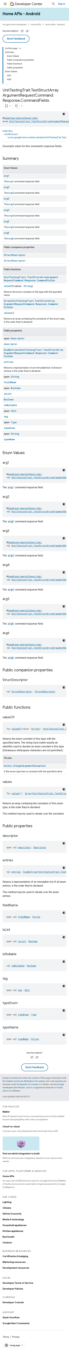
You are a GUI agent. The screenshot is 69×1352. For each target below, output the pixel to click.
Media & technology (13, 1219)
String (28, 286)
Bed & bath (8, 1236)
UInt (13, 410)
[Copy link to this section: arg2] (12, 497)
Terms (6, 1337)
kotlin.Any (8, 131)
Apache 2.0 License (29, 1084)
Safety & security (12, 1213)
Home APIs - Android (21, 13)
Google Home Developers (15, 24)
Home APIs (36, 24)
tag (6, 416)
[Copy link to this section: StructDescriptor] (31, 680)
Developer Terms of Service (18, 1282)
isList (8, 393)
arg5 (6, 221)
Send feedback (16, 38)
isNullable (10, 405)
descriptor (10, 344)
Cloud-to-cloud (11, 1126)
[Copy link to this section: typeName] (21, 1028)
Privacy (16, 1337)
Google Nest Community (16, 1323)
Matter (6, 1111)
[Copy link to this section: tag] (11, 979)
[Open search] (53, 4)
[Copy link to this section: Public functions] (33, 708)
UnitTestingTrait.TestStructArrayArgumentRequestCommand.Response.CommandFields (31, 279)
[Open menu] (5, 4)
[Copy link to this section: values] (15, 782)
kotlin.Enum (12, 134)
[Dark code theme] (63, 114)
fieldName (10, 382)
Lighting (7, 1202)
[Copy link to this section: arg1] (12, 463)
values (8, 312)
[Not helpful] (27, 31)
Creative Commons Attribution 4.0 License (25, 1081)
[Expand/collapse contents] (20, 48)
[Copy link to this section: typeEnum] (21, 1003)
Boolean (16, 388)
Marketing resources (14, 1262)
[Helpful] (22, 31)
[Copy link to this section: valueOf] (17, 717)
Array (7, 300)
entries (8, 361)
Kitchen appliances (13, 1231)
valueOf (8, 286)
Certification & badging (15, 1256)
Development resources (16, 1267)
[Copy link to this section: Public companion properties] (56, 670)
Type (14, 422)
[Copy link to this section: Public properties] (35, 826)
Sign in (61, 4)
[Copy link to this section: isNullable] (20, 954)
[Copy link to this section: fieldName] (21, 905)
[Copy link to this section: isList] (13, 930)
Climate (7, 1207)
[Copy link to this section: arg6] (12, 633)
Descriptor (18, 338)
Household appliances (15, 1225)
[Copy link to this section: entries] (16, 860)
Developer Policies (13, 1288)
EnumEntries (11, 349)
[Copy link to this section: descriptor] (21, 836)
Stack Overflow (11, 1317)
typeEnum (9, 427)
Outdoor (7, 1242)
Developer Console (13, 1302)
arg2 (6, 187)
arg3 (6, 198)
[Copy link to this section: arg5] (12, 599)
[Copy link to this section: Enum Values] (28, 453)
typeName (9, 439)
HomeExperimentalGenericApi (21, 118)
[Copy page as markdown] (16, 106)
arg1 (6, 175)
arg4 (6, 210)
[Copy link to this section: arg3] (12, 531)
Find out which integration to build (21, 1153)
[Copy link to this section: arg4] (12, 565)
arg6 (6, 232)
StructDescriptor (15, 255)
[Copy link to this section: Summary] (22, 159)
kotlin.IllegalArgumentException (25, 765)
